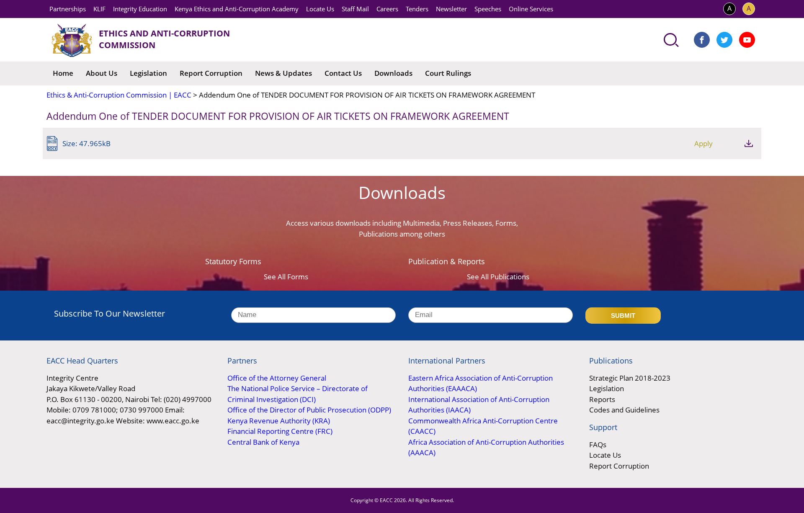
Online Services (531, 9)
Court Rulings (448, 73)
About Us (101, 73)
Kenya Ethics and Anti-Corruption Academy (237, 9)
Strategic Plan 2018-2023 (629, 378)
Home (63, 73)
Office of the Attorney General (276, 378)
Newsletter (451, 9)
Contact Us (343, 73)
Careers (387, 9)
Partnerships (67, 9)
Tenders (417, 9)
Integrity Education (140, 9)
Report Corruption (211, 73)
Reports (602, 399)
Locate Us (320, 9)
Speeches (487, 9)
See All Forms (286, 276)
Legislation (148, 73)
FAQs (597, 444)
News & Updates (283, 73)
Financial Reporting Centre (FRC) (279, 431)
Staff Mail (355, 9)
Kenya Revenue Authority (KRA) (278, 420)
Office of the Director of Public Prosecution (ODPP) (309, 410)
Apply (703, 143)
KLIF (99, 9)
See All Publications (498, 276)
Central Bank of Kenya (263, 442)
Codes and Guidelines (624, 410)
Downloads (393, 73)
